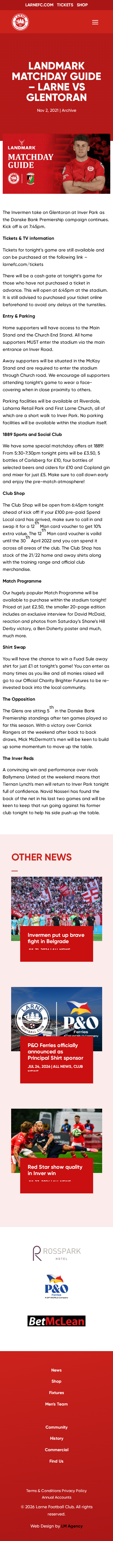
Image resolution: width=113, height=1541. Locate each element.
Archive (69, 110)
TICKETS (65, 5)
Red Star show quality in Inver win (55, 1170)
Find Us (56, 1461)
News (56, 1370)
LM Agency (72, 1526)
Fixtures (56, 1392)
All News (62, 1066)
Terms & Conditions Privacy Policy (56, 1490)
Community (56, 1427)
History (56, 1438)
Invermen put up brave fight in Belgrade (56, 938)
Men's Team (56, 1404)
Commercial (56, 1449)
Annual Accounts (56, 1497)
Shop (56, 1381)
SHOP (82, 5)
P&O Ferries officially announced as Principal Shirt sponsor (55, 1051)
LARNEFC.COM (39, 5)
